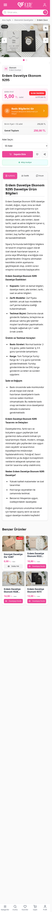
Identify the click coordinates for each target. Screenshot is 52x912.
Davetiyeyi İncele (38, 566)
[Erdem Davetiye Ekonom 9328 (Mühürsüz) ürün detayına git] (13, 578)
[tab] (10, 176)
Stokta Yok (15, 566)
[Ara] (45, 12)
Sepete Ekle (20, 154)
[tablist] (25, 176)
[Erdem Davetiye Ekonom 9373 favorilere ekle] (29, 574)
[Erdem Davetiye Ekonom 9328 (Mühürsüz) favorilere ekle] (5, 574)
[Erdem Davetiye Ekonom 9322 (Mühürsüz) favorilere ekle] (29, 539)
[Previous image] (4, 40)
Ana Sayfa (6, 20)
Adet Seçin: (7, 139)
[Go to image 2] (26, 60)
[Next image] (45, 40)
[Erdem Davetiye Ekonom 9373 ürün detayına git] (37, 578)
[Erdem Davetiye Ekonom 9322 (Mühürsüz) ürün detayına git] (37, 543)
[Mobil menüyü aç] (5, 5)
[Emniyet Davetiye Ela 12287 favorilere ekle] (5, 539)
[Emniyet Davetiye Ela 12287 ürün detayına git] (13, 543)
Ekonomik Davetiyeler (23, 20)
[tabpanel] (25, 350)
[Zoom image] (45, 28)
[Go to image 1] (24, 60)
